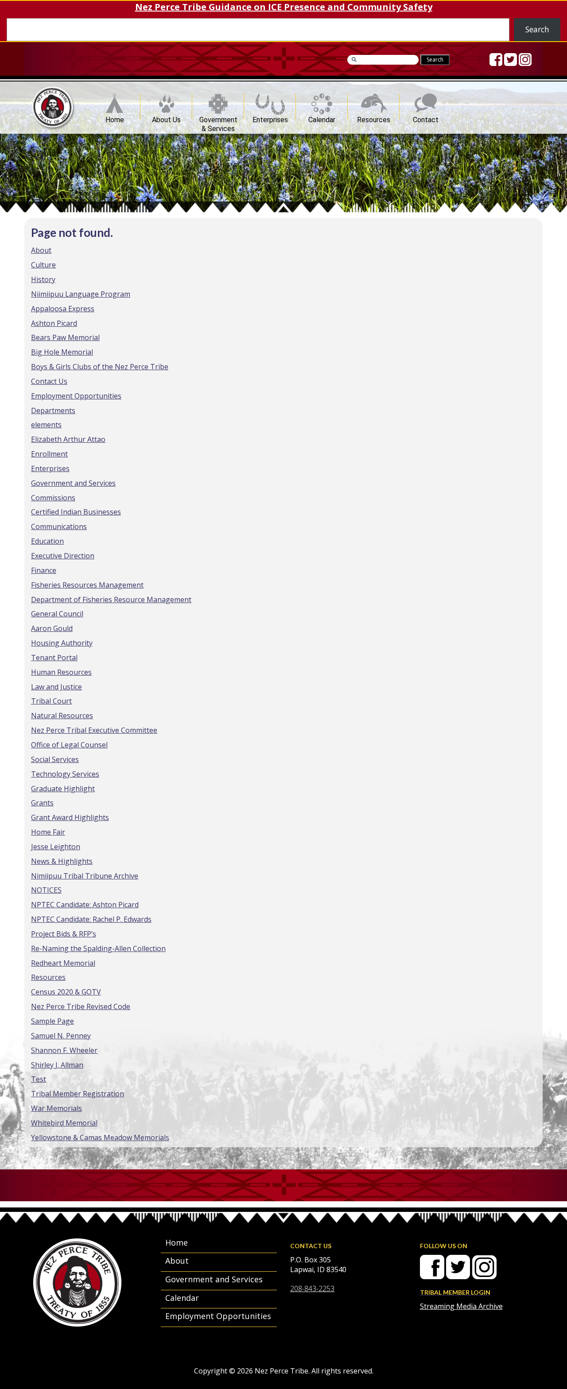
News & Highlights (62, 861)
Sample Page (52, 1021)
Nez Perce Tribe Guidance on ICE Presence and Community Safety (283, 7)
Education (47, 541)
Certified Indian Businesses (76, 512)
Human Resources (61, 672)
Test (38, 1079)
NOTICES (46, 890)
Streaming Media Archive (461, 1306)
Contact (426, 118)
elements (46, 424)
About (41, 250)
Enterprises (270, 118)
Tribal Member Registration (77, 1094)
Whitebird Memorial (64, 1123)
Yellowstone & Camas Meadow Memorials (100, 1137)
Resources (373, 118)
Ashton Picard (54, 323)
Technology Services (65, 774)
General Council (57, 614)
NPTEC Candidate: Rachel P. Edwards (91, 919)
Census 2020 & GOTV (66, 992)
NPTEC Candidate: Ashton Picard (85, 904)
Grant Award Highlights (70, 817)
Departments (53, 410)
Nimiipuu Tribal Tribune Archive (84, 876)
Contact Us (49, 381)
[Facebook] (495, 59)
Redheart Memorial (63, 963)
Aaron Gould (52, 628)
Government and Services (73, 483)
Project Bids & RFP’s (63, 934)
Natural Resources (62, 715)
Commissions (53, 498)
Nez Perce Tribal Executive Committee (94, 730)
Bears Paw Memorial (65, 337)
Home (114, 118)
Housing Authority (62, 643)
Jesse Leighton (55, 846)
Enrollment (49, 454)
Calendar (321, 118)
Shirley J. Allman (57, 1065)
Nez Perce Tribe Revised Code (80, 1006)
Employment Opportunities (76, 396)
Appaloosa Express (62, 308)
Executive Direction (62, 556)
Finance (43, 570)
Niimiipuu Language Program (80, 294)
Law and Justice (56, 687)
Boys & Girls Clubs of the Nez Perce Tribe (99, 366)
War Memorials (56, 1108)
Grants (42, 803)
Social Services (55, 759)
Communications (59, 526)
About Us (166, 118)
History (43, 279)
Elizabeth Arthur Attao (68, 439)
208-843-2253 (312, 1288)
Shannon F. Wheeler (64, 1050)
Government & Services (218, 118)
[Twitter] (510, 59)
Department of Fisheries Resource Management (111, 599)
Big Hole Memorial (62, 352)
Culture (43, 265)
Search (537, 29)
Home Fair (48, 832)
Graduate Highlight (63, 788)
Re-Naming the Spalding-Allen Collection (98, 948)
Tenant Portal (54, 657)
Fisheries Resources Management (87, 585)
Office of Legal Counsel (69, 745)
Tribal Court (51, 701)
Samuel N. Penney (61, 1036)
